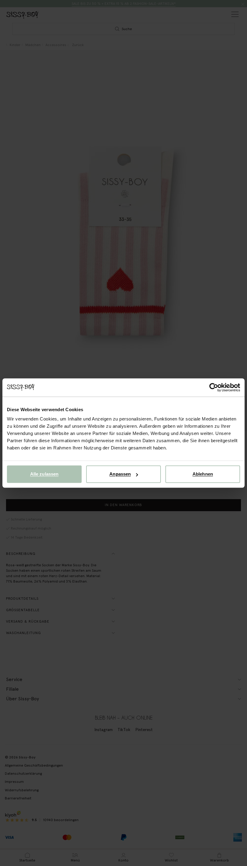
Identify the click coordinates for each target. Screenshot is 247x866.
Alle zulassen (44, 474)
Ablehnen (202, 474)
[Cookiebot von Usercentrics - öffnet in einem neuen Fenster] (213, 387)
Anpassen (120, 474)
